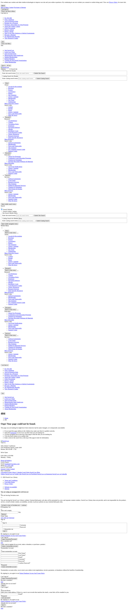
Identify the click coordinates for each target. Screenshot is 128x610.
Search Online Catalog (9, 211)
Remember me (8, 529)
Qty (19, 512)
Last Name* (22, 555)
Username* (21, 559)
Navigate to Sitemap (20, 7)
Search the (14, 69)
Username (23, 525)
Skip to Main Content (7, 7)
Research (7, 117)
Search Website (7, 209)
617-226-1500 (9, 465)
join (2, 542)
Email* (20, 557)
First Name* (22, 553)
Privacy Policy (113, 2)
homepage (13, 433)
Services (7, 175)
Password (23, 527)
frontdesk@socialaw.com (12, 464)
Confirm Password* (24, 563)
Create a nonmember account (9, 546)
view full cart (5, 518)
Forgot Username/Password (9, 539)
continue (24, 505)
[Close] (17, 270)
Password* (21, 561)
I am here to (4, 9)
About (6, 83)
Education (8, 153)
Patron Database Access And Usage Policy (13, 535)
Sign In (3, 585)
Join (2, 41)
